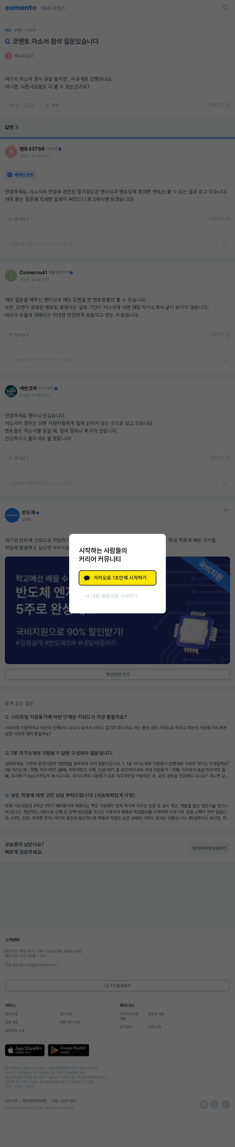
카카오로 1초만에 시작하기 (120, 578)
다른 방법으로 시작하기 (114, 596)
